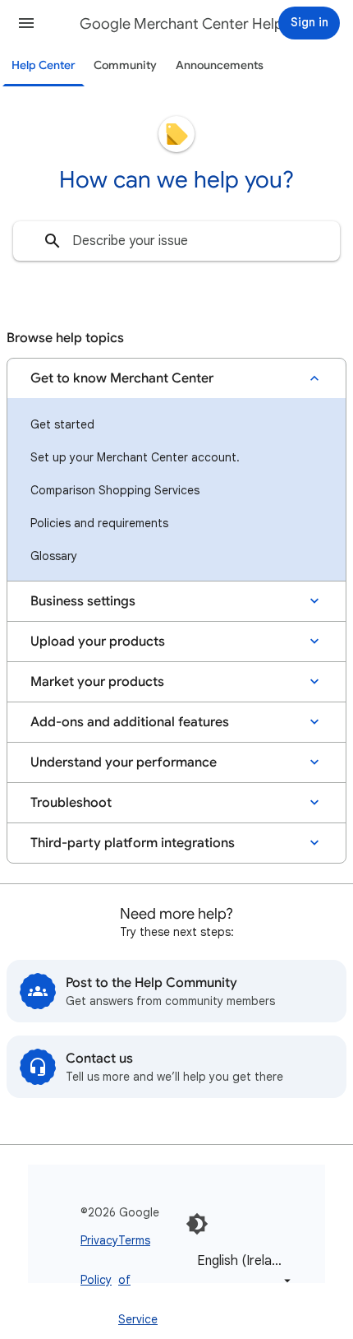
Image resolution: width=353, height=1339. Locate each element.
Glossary (53, 556)
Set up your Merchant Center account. (135, 457)
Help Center (43, 65)
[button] (26, 23)
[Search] (52, 241)
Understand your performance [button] (123, 762)
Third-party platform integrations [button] (132, 843)
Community (125, 65)
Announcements (220, 65)
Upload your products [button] (97, 641)
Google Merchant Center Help (181, 24)
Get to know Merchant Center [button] (121, 378)
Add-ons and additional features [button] (129, 722)
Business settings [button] (82, 601)
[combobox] (176, 241)
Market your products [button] (97, 682)
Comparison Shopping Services (114, 490)
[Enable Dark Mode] (197, 1224)
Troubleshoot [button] (71, 803)
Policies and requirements (99, 523)
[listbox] (241, 1270)
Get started (62, 424)
